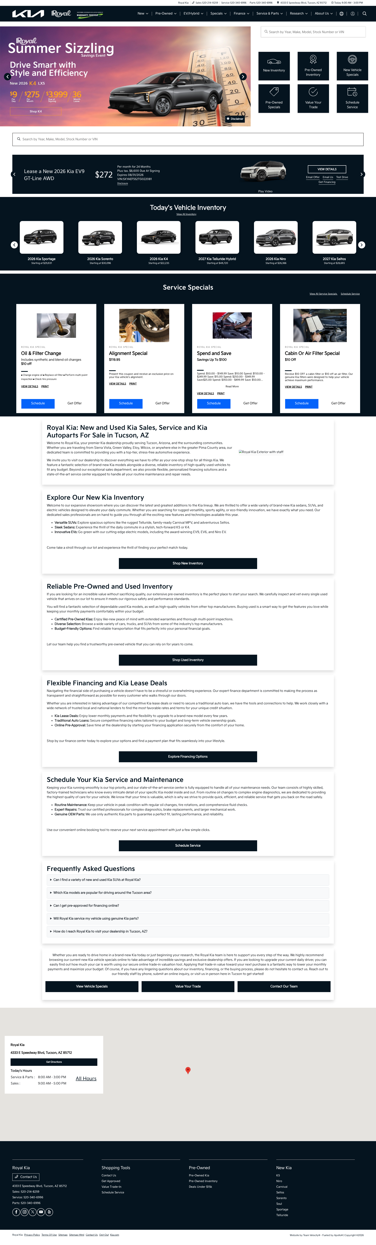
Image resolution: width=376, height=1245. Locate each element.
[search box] (313, 31)
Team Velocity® (311, 1235)
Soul (279, 1203)
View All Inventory (186, 214)
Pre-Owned (199, 1168)
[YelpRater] (49, 1212)
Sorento (281, 1198)
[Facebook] (16, 1212)
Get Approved (111, 1181)
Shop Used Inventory (188, 660)
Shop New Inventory (188, 563)
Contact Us (28, 1177)
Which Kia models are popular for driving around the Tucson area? (102, 893)
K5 (278, 1175)
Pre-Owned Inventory (203, 1181)
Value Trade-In (111, 1186)
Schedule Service (350, 293)
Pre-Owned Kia (199, 1175)
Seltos (280, 1192)
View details (327, 169)
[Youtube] (41, 1212)
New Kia (284, 1168)
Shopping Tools (116, 1168)
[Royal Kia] (44, 13)
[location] (278, 2)
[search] (365, 14)
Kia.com (114, 1234)
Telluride (282, 1215)
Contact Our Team (284, 986)
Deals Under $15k (200, 1186)
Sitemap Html (76, 1234)
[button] (188, 1070)
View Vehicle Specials (92, 986)
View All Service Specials (324, 293)
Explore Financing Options (188, 757)
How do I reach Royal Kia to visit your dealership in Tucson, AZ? (100, 931)
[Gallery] (125, 76)
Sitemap (63, 1234)
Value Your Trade (188, 986)
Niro (279, 1181)
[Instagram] (24, 1212)
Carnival (281, 1186)
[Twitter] (33, 1212)
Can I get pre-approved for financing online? (86, 906)
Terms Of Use (49, 1234)
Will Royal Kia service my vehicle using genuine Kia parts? (96, 918)
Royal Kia (17, 1234)
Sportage (282, 1209)
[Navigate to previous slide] (3, 76)
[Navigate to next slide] (248, 76)
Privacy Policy (32, 1234)
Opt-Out (104, 1234)
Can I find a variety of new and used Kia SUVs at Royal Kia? (97, 880)
